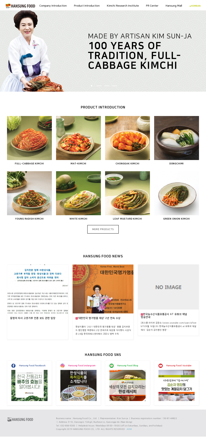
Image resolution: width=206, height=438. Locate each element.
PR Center (152, 5)
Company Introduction (53, 5)
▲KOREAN (195, 6)
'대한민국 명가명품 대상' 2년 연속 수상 (98, 318)
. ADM (128, 429)
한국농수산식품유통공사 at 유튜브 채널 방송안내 (164, 316)
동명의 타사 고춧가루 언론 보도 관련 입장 (32, 318)
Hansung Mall (174, 5)
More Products (103, 229)
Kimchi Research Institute (123, 5)
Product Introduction (87, 5)
